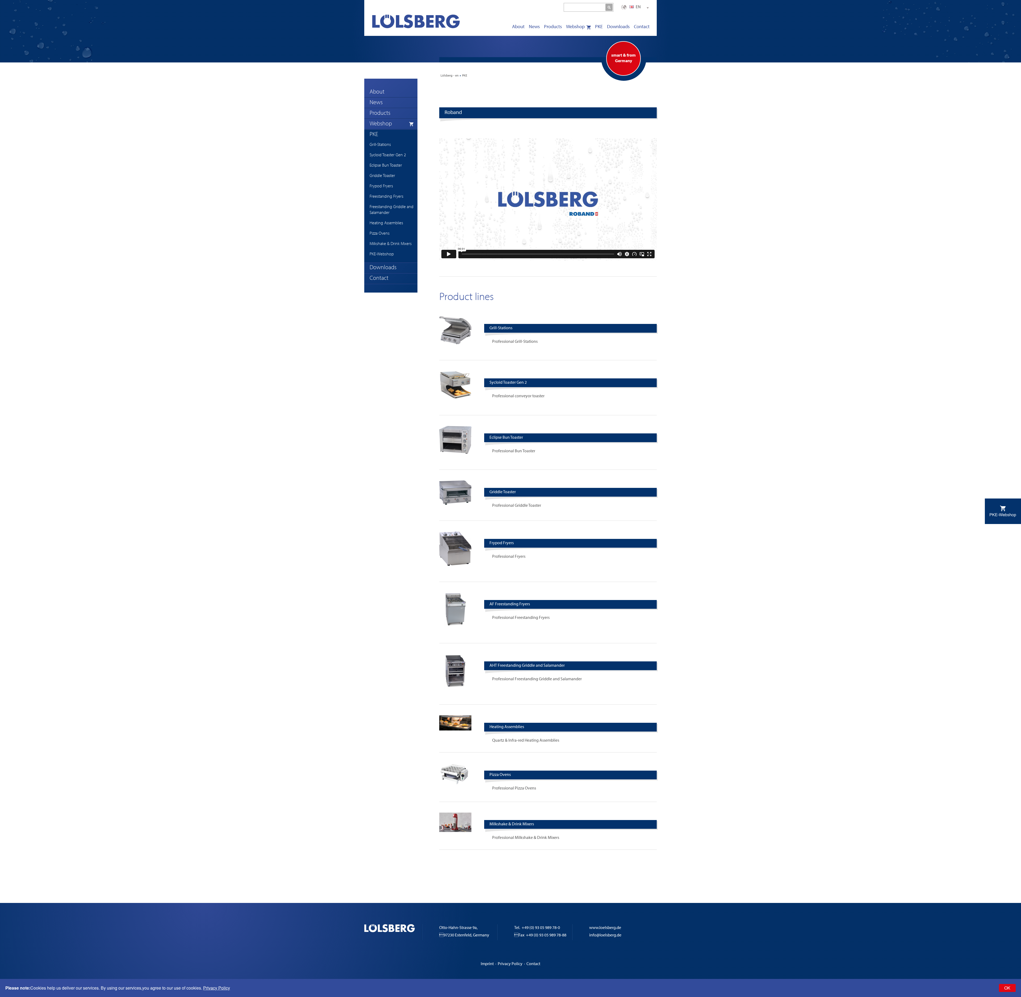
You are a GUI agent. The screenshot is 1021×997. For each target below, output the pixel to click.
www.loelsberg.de (605, 928)
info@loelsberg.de (605, 935)
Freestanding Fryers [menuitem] (386, 197)
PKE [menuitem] (599, 27)
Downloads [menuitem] (618, 27)
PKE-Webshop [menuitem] (382, 254)
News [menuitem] (534, 27)
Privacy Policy (510, 964)
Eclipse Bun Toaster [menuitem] (386, 165)
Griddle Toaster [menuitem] (382, 176)
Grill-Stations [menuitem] (380, 145)
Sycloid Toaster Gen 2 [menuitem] (388, 155)
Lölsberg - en (450, 75)
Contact (533, 964)
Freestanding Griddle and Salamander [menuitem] (391, 210)
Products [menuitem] (553, 27)
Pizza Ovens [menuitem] (380, 233)
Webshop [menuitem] (575, 27)
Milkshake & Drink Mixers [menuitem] (391, 244)
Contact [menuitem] (642, 27)
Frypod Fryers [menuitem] (381, 186)
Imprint (487, 964)
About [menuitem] (518, 27)
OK (1007, 988)
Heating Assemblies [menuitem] (386, 223)
